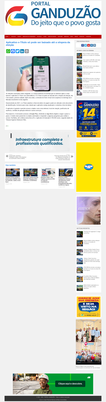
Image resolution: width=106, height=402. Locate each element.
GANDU (19, 36)
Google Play (34, 114)
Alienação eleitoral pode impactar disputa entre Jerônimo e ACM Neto (30, 179)
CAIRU (44, 36)
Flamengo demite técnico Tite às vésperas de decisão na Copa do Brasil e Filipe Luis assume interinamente (62, 157)
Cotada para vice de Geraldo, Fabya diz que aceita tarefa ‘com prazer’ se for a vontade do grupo (91, 86)
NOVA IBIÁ (60, 36)
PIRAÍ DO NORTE (52, 36)
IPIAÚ (71, 36)
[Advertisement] (53, 30)
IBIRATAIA (66, 36)
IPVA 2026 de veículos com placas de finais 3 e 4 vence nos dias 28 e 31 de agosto (91, 80)
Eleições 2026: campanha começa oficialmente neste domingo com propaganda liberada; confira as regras (65, 181)
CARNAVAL (88, 36)
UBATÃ (76, 36)
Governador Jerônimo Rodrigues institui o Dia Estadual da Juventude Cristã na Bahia (17, 156)
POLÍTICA (13, 36)
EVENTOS (82, 36)
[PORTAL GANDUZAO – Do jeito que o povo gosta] (53, 14)
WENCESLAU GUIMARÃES (29, 36)
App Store (50, 114)
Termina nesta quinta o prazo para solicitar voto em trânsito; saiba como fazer (13, 180)
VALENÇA (39, 36)
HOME (6, 36)
